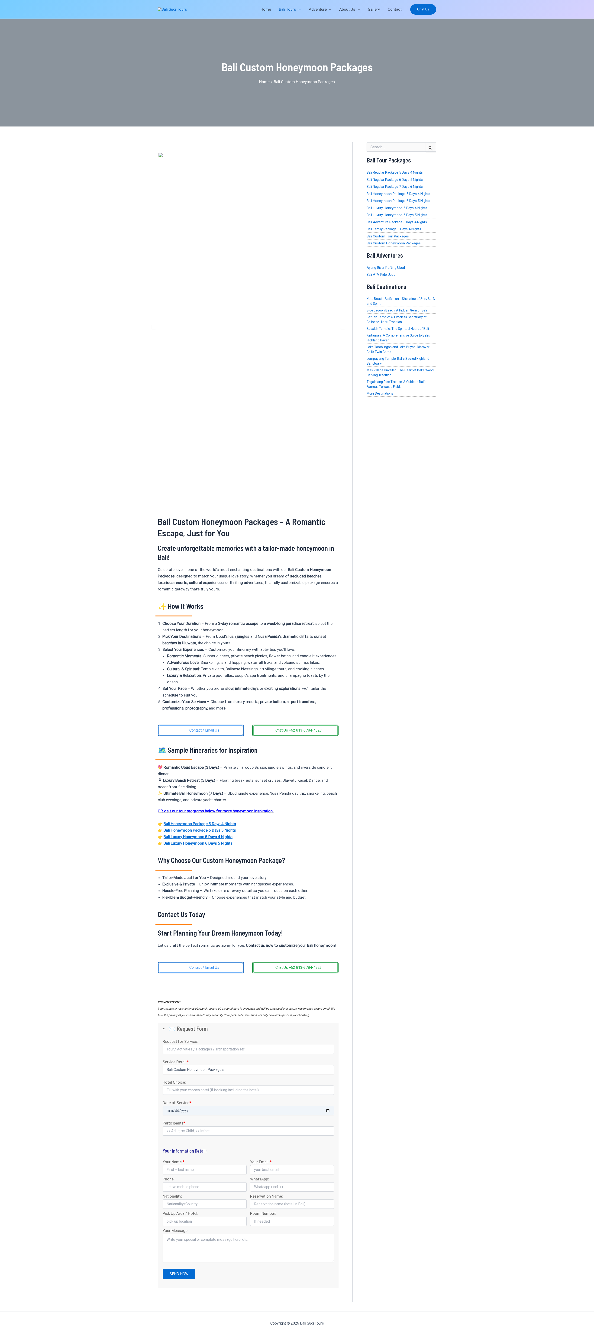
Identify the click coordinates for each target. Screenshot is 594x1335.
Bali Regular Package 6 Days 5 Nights (395, 180)
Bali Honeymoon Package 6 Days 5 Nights (200, 830)
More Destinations (380, 393)
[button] (423, 9)
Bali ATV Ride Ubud (381, 274)
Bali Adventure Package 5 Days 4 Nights (397, 222)
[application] (298, 9)
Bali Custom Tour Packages (388, 236)
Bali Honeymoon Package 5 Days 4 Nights (200, 823)
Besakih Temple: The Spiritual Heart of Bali (398, 329)
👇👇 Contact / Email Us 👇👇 (248, 988)
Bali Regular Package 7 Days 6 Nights (395, 187)
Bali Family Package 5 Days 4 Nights (394, 229)
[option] (248, 327)
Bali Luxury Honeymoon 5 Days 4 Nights (198, 836)
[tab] (234, 505)
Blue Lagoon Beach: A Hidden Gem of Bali (397, 310)
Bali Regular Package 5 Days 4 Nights (395, 172)
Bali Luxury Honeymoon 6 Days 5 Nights (198, 843)
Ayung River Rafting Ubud (386, 268)
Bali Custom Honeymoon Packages (394, 243)
